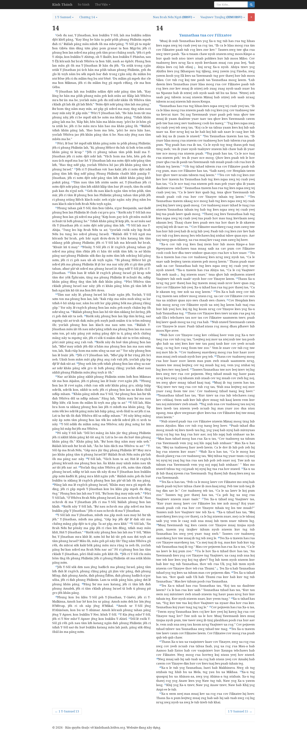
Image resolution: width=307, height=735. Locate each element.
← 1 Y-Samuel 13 (67, 711)
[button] (64, 17)
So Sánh (84, 4)
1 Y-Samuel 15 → (240, 711)
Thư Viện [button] (102, 4)
